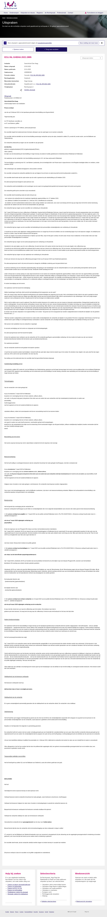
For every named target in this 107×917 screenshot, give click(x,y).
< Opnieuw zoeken (18, 49)
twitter (91, 912)
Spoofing (36, 911)
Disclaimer (51, 911)
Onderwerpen (14, 13)
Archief (46, 911)
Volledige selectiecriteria (48, 901)
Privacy (16, 911)
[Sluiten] (102, 43)
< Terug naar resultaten (51, 49)
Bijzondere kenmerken (11, 81)
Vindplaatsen (8, 87)
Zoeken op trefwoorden (14, 886)
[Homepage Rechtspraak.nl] (10, 5)
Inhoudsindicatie (9, 84)
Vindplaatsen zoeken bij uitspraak (18, 892)
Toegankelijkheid (28, 911)
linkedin (99, 912)
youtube (101, 912)
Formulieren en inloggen (95, 13)
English (7, 911)
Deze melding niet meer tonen (89, 43)
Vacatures (41, 911)
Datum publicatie (9, 69)
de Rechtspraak (50, 13)
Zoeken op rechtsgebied (15, 890)
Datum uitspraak (9, 66)
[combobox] (91, 58)
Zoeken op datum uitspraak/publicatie (19, 884)
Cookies (21, 911)
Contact (70, 13)
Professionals (61, 13)
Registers (40, 13)
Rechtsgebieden (9, 78)
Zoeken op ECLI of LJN (15, 888)
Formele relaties (9, 75)
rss (78, 912)
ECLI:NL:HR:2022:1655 (37, 75)
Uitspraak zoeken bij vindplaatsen (18, 894)
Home (6, 13)
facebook (93, 912)
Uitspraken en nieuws (28, 13)
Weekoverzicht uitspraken (84, 901)
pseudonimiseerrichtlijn (45, 43)
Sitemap (12, 911)
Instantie (7, 63)
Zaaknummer (8, 72)
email (81, 912)
